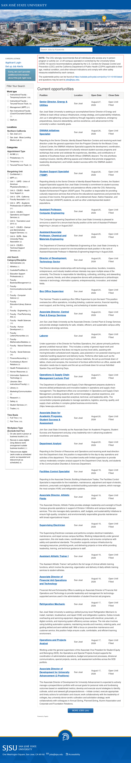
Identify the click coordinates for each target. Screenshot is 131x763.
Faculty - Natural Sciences (20, 346)
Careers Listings (12, 58)
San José (15, 133)
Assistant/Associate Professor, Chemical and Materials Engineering (53, 235)
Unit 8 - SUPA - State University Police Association (18, 239)
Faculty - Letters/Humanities (19, 334)
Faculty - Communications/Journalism (21, 289)
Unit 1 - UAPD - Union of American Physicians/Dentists (20, 184)
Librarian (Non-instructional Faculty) (19, 382)
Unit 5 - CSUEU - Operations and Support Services (20, 215)
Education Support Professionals (17, 275)
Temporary (16, 161)
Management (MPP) (19, 107)
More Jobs (80, 710)
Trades (14, 408)
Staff (13, 119)
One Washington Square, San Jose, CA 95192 (24, 754)
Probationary (16, 157)
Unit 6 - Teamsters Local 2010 (20, 222)
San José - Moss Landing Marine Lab (20, 138)
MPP (13, 177)
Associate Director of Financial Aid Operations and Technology (53, 580)
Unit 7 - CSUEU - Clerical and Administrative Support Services (20, 230)
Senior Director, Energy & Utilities (53, 103)
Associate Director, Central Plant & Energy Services (54, 313)
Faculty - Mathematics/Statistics (20, 340)
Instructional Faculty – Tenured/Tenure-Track (20, 102)
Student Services (18, 405)
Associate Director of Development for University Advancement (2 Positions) (54, 672)
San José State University (24, 5)
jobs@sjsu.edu (72, 79)
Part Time (16, 421)
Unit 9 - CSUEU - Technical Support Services (17, 248)
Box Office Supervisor (52, 291)
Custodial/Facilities (18, 270)
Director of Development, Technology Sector (53, 259)
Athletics (14, 266)
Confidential (16, 174)
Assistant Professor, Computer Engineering (52, 211)
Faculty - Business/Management (20, 281)
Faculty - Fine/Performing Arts (20, 315)
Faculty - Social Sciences (20, 353)
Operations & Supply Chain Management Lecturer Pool (54, 376)
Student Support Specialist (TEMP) (54, 173)
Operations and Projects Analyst (53, 641)
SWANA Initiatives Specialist (49, 132)
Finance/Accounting (19, 358)
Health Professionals (19, 368)
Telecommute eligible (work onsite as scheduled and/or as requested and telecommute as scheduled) (20, 457)
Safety (13, 401)
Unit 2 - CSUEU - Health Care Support (20, 191)
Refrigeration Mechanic (52, 604)
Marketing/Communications (21, 392)
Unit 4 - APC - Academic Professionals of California (20, 206)
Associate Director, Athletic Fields (54, 496)
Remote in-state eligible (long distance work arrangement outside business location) (19, 444)
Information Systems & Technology (19, 376)
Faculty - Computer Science (18, 296)
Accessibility (74, 754)
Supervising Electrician (52, 525)
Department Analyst (50, 443)
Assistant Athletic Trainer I (54, 556)
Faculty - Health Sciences (20, 321)
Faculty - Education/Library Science (20, 304)
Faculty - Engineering (20, 310)
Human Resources (18, 371)
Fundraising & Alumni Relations (18, 363)
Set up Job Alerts (14, 66)
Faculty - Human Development (17, 328)
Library (14, 387)
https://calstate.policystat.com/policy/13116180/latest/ (98, 76)
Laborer (44, 335)
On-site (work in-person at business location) (20, 435)
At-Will (14, 154)
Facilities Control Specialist (55, 471)
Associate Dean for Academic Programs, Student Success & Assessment (51, 418)
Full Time (15, 417)
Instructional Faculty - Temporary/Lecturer (20, 96)
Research (15, 397)
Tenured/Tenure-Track (20, 165)
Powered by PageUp (42, 716)
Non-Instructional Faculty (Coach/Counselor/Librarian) (21, 113)
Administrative (17, 263)
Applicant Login (13, 62)
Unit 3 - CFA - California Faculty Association (19, 198)
